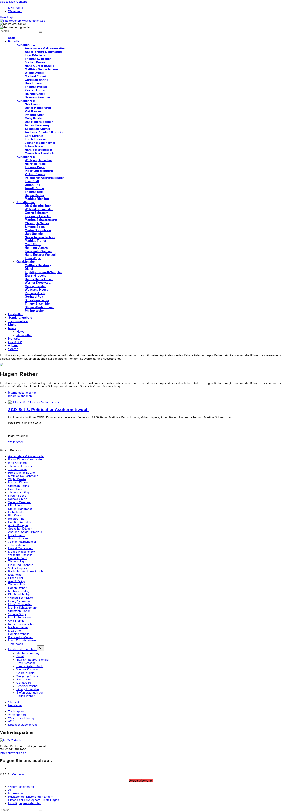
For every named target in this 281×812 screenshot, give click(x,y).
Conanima (19, 774)
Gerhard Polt (24, 682)
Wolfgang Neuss (27, 676)
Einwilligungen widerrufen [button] (24, 803)
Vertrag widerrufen (141, 780)
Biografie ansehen (20, 395)
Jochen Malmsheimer (22, 541)
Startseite (14, 702)
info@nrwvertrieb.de (13, 752)
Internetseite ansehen (22, 392)
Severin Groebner (19, 502)
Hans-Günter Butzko (21, 472)
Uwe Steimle (16, 620)
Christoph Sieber (19, 610)
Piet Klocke (15, 515)
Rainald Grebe (17, 499)
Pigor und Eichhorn (20, 564)
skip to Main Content (13, 1)
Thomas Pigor (17, 561)
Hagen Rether (17, 587)
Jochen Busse (17, 469)
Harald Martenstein (20, 548)
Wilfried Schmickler (20, 597)
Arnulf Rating (16, 581)
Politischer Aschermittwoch (25, 571)
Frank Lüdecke (18, 538)
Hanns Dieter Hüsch (29, 666)
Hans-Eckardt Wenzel (22, 640)
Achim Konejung (18, 525)
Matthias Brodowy (28, 653)
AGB (11, 721)
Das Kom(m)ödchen (21, 522)
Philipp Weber (25, 695)
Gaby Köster (16, 512)
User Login (7, 17)
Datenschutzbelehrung (23, 724)
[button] (13, 349)
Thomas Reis (17, 584)
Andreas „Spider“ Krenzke (25, 531)
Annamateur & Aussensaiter (26, 456)
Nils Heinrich (16, 505)
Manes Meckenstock (21, 551)
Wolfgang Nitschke (20, 554)
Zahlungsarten (17, 711)
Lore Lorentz (16, 535)
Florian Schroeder (20, 604)
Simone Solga (17, 614)
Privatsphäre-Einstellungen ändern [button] (30, 796)
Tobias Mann (16, 545)
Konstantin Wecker (20, 637)
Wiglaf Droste (17, 479)
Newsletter (15, 705)
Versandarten (17, 714)
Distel (20, 656)
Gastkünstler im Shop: (22, 649)
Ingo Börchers (17, 462)
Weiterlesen (16, 442)
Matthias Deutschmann (23, 475)
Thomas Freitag (18, 492)
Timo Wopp (15, 643)
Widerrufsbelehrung (21, 718)
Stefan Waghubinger (29, 692)
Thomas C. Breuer (20, 466)
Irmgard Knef (16, 518)
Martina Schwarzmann (22, 607)
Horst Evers (15, 489)
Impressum (15, 793)
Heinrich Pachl (17, 558)
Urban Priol (15, 578)
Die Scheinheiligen (20, 594)
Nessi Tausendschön (21, 624)
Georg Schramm (19, 601)
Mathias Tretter (18, 627)
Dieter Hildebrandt (20, 508)
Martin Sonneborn (20, 617)
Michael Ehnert (18, 482)
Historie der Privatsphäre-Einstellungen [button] (33, 800)
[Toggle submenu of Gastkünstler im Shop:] (40, 648)
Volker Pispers (17, 568)
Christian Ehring (18, 485)
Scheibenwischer (27, 686)
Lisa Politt (14, 574)
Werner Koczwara (28, 669)
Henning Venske (18, 633)
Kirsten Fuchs (17, 495)
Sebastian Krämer (20, 528)
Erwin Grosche (26, 662)
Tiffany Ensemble (27, 689)
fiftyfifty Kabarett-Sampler (32, 659)
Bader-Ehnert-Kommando (25, 459)
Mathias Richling (19, 591)
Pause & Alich (25, 679)
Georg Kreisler (25, 672)
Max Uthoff (15, 630)
